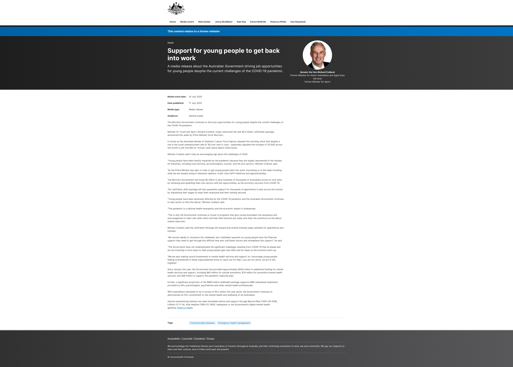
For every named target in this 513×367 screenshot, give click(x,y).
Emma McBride (258, 21)
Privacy (210, 338)
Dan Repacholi (298, 21)
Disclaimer (199, 338)
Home (173, 21)
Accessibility (174, 338)
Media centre (187, 21)
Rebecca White (278, 21)
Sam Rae (241, 21)
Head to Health (185, 307)
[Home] (176, 8)
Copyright (187, 338)
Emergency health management (234, 323)
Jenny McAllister (224, 21)
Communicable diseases (202, 323)
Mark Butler (204, 21)
